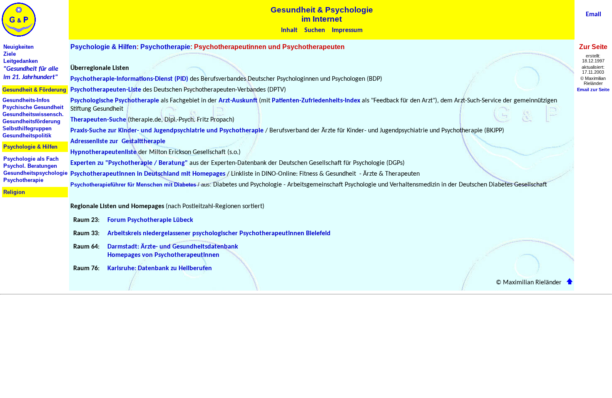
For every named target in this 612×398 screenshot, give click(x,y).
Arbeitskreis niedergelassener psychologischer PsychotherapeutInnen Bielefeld (219, 233)
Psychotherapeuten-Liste (105, 90)
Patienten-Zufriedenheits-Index (316, 100)
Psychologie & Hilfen (103, 46)
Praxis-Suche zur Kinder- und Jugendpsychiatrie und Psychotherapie (167, 130)
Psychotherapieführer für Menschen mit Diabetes (133, 185)
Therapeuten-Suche (98, 120)
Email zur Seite (593, 89)
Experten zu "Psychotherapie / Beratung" (129, 163)
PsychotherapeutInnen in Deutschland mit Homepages (147, 174)
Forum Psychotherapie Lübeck (150, 220)
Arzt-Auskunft (238, 100)
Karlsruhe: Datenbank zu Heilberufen (159, 268)
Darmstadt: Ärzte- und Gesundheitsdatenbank (172, 247)
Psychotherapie (165, 46)
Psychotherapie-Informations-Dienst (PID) (129, 79)
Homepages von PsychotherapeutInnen (163, 255)
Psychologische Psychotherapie (114, 100)
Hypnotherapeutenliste (103, 152)
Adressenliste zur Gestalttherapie (117, 141)
